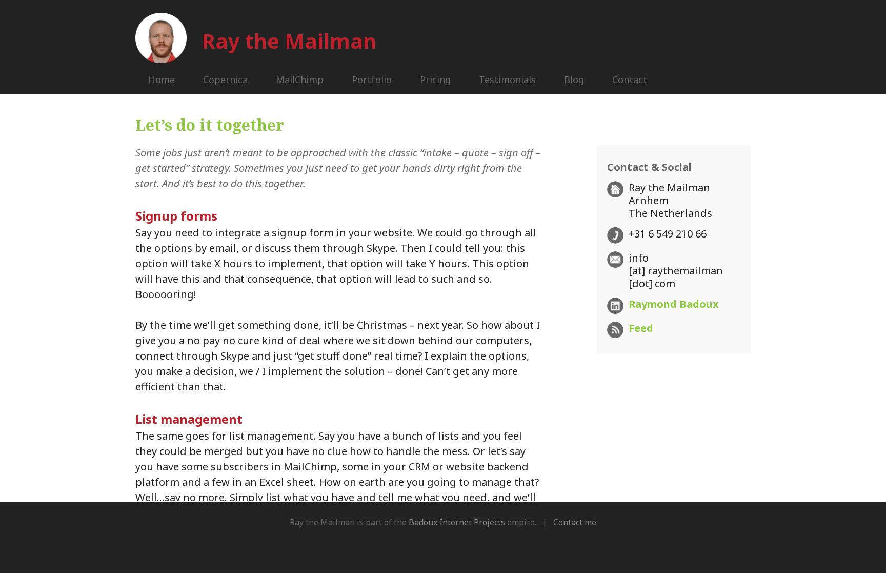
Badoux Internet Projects (457, 522)
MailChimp (300, 79)
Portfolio (372, 79)
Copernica (225, 79)
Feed (641, 328)
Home (161, 79)
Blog (574, 79)
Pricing (435, 79)
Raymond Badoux (674, 304)
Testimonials (507, 79)
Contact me (574, 522)
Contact (629, 79)
